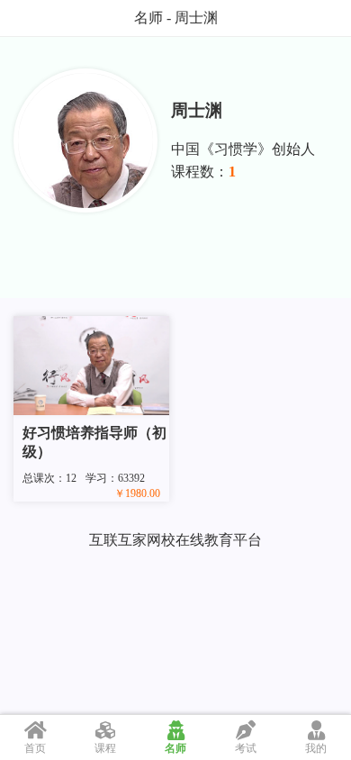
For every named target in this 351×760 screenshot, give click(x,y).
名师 (175, 748)
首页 (35, 748)
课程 (105, 748)
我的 (316, 748)
